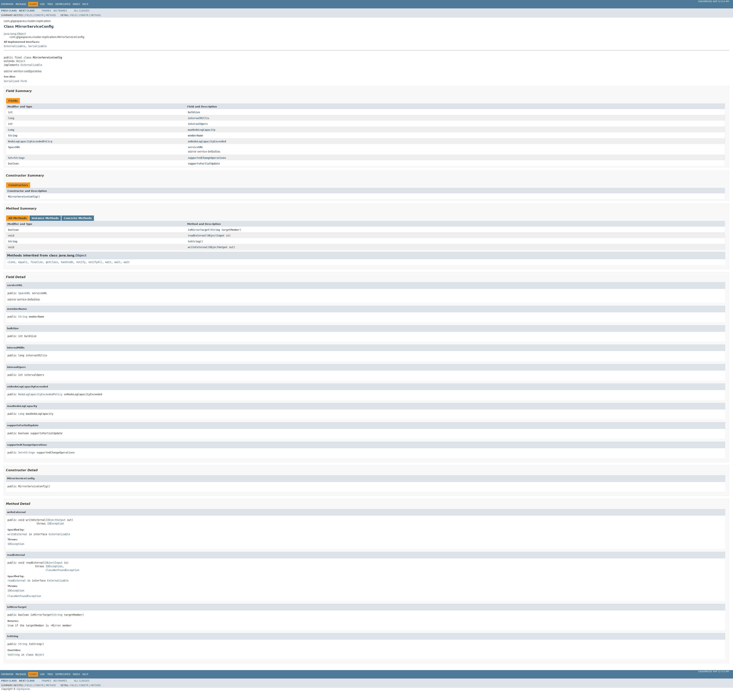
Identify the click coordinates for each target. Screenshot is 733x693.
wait (108, 262)
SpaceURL (14, 147)
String (12, 135)
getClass (52, 262)
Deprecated (62, 4)
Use (42, 4)
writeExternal (198, 247)
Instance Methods (45, 218)
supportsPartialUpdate (204, 163)
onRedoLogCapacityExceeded (207, 141)
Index (76, 4)
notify (80, 262)
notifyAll (95, 262)
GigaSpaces (23, 689)
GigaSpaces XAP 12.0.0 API (713, 1)
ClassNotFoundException (62, 570)
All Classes (82, 10)
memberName (195, 135)
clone (11, 262)
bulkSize (194, 112)
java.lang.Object (15, 33)
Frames (46, 10)
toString (194, 241)
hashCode (67, 262)
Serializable (37, 46)
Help (85, 4)
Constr (39, 15)
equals (22, 262)
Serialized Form (15, 81)
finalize (36, 262)
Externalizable (14, 46)
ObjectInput (216, 235)
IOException (55, 523)
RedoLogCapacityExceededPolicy (30, 141)
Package (21, 4)
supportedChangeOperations (207, 157)
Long (11, 129)
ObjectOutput (218, 247)
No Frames (60, 10)
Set (10, 157)
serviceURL (195, 147)
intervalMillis (198, 118)
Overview (7, 4)
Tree (50, 4)
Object (20, 61)
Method (51, 15)
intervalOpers (198, 123)
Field (28, 15)
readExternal (197, 235)
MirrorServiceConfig (22, 196)
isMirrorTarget (198, 229)
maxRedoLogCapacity (201, 129)
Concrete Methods (78, 218)
